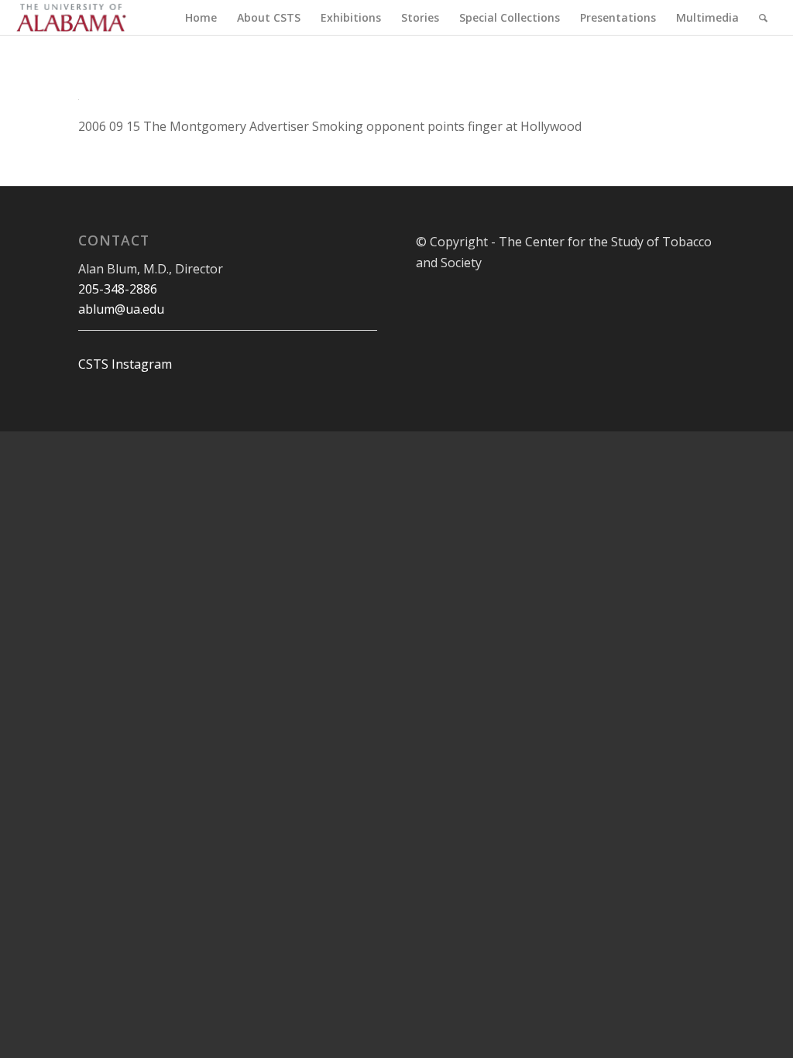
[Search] (763, 17)
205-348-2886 (117, 288)
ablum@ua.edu (121, 309)
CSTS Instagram (125, 364)
